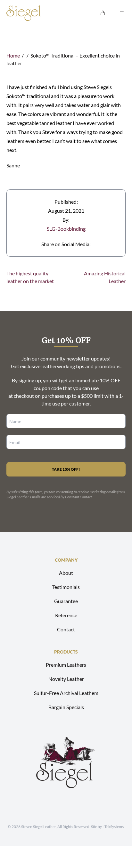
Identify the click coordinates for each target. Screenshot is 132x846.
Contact (66, 629)
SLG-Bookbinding (66, 229)
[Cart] (103, 13)
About (66, 573)
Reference (66, 615)
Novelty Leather (66, 679)
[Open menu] (122, 13)
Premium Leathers (66, 665)
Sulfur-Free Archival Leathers (66, 693)
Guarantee (66, 601)
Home (13, 55)
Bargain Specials (66, 707)
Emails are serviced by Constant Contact (61, 496)
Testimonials (66, 587)
